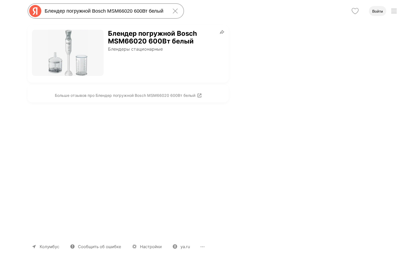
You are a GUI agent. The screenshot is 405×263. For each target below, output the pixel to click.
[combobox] (104, 11)
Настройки (151, 246)
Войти (377, 11)
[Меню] (393, 11)
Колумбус (49, 246)
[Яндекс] (35, 11)
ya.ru (185, 246)
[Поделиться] (222, 32)
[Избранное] (355, 11)
